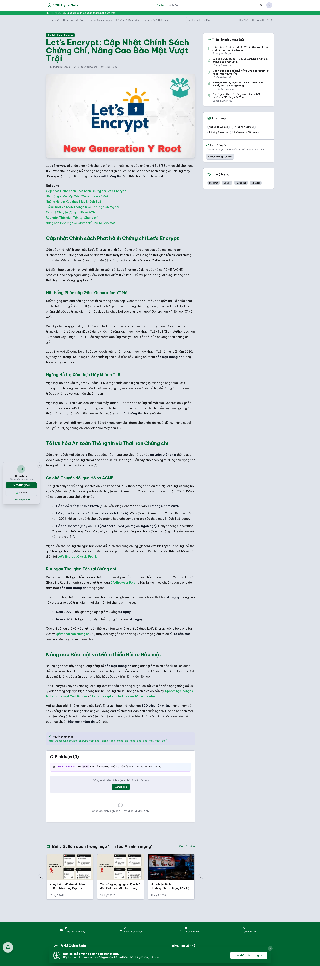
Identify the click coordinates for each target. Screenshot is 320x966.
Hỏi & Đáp (174, 5)
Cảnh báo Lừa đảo (73, 20)
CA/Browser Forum (124, 582)
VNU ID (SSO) (23, 485)
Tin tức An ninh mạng (100, 20)
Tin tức (161, 5)
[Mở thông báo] (8, 947)
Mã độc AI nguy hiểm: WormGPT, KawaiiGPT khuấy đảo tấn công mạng (239, 84)
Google (23, 492)
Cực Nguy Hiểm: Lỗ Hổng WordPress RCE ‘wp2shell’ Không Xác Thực (237, 96)
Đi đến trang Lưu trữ (220, 156)
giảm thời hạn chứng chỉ (73, 634)
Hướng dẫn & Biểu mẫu (156, 20)
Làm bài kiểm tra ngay (249, 955)
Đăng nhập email (21, 499)
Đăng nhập (120, 786)
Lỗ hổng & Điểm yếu (127, 20)
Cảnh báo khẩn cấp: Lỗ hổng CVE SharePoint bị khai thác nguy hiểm (241, 72)
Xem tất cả (185, 846)
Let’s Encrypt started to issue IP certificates (124, 696)
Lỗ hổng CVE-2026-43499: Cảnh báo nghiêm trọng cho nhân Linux (240, 60)
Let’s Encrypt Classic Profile (78, 556)
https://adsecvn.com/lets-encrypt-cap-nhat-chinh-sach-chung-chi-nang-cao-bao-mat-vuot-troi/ (108, 740)
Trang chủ (53, 20)
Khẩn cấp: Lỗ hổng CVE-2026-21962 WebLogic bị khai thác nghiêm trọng (240, 49)
